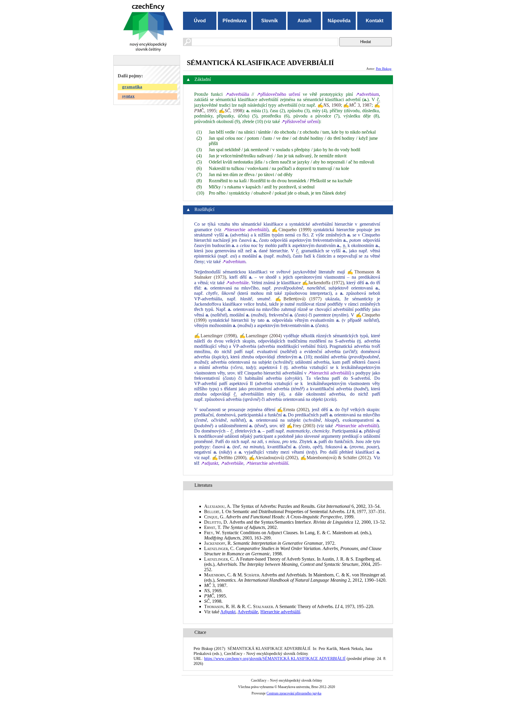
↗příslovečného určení (278, 94)
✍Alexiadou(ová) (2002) (273, 457)
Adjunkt (227, 611)
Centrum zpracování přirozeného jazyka (293, 693)
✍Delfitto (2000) (229, 457)
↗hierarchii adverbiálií (329, 372)
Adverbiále (247, 611)
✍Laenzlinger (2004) (261, 335)
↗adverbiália (237, 94)
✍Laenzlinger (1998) (215, 335)
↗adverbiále (237, 282)
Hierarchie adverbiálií (280, 611)
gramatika (132, 86)
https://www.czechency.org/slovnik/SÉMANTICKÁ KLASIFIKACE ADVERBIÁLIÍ (275, 658)
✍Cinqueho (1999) (291, 229)
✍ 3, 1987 (357, 105)
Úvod (200, 20)
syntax (128, 96)
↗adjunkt (209, 463)
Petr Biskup (384, 68)
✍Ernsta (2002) (293, 409)
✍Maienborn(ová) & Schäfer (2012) (335, 457)
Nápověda (339, 20)
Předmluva (235, 20)
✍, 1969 (329, 105)
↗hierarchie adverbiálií (245, 229)
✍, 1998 (230, 110)
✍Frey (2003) (301, 425)
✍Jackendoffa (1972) (323, 282)
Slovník (269, 20)
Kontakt (374, 20)
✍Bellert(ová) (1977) (298, 298)
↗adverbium (367, 94)
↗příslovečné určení (300, 121)
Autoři (304, 20)
